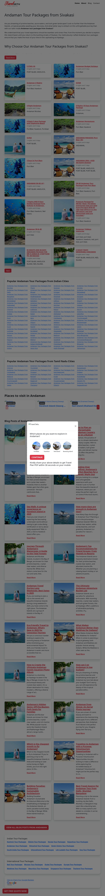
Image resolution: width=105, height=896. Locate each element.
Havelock (47, 451)
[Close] (75, 426)
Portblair (36, 451)
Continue (37, 457)
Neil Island (57, 451)
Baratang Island (68, 451)
